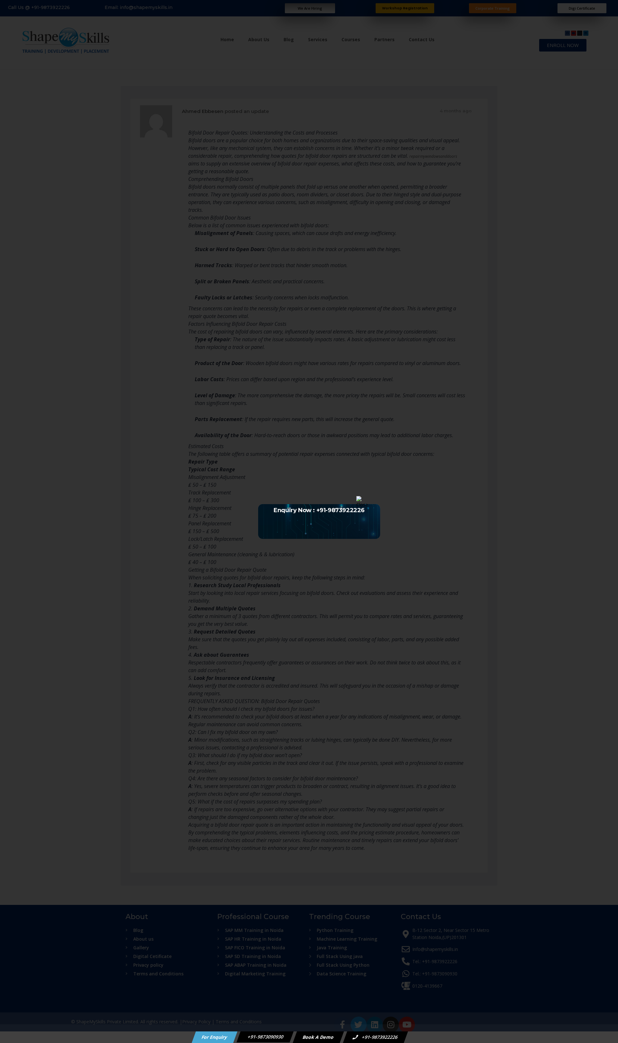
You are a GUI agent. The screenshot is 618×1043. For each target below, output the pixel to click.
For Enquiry (215, 1037)
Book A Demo (318, 1037)
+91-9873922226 (379, 1037)
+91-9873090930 (265, 1037)
